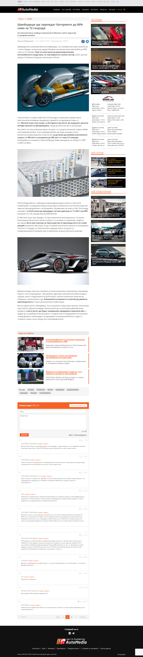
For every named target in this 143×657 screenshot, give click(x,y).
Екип (44, 648)
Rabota (94, 1)
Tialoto (56, 1)
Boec (118, 1)
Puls (67, 1)
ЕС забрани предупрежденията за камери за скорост (116, 160)
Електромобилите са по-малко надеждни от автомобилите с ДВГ (65, 340)
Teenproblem (73, 1)
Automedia (81, 1)
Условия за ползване (90, 648)
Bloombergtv (36, 1)
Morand (50, 390)
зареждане (23, 393)
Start (108, 1)
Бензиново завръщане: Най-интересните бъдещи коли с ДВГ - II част (108, 262)
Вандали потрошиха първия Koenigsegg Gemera (105, 43)
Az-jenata (61, 1)
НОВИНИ (56, 9)
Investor (25, 1)
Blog (105, 1)
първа (58, 617)
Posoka (113, 1)
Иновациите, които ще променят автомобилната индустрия (61, 356)
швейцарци (60, 390)
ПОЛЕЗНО (94, 9)
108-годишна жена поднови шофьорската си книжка (116, 171)
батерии (33, 393)
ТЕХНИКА (85, 9)
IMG (20, 1)
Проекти (103, 9)
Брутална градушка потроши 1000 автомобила (115, 181)
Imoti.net (87, 1)
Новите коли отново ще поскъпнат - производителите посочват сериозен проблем (108, 90)
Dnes (30, 1)
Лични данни (105, 648)
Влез (71, 435)
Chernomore (21, 4)
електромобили (45, 393)
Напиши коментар (78, 405)
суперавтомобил (72, 390)
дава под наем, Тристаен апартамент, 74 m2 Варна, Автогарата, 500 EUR (115, 119)
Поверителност (73, 648)
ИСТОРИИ (76, 9)
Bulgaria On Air (45, 1)
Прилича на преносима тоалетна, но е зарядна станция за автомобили (64, 373)
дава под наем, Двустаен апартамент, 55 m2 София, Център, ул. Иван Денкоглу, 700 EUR (115, 142)
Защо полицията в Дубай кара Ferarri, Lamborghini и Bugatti (105, 67)
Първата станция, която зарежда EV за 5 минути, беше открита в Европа (108, 238)
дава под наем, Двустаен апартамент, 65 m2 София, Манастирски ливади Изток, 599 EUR (107, 132)
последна (82, 617)
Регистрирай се (80, 435)
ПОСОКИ (111, 9)
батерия (31, 390)
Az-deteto (99, 1)
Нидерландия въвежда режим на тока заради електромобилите (107, 215)
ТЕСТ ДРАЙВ (66, 9)
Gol (52, 1)
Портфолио (61, 648)
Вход (120, 9)
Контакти (36, 648)
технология (40, 390)
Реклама (51, 648)
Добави (24, 435)
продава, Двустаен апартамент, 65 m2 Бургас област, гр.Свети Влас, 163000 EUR (115, 107)
